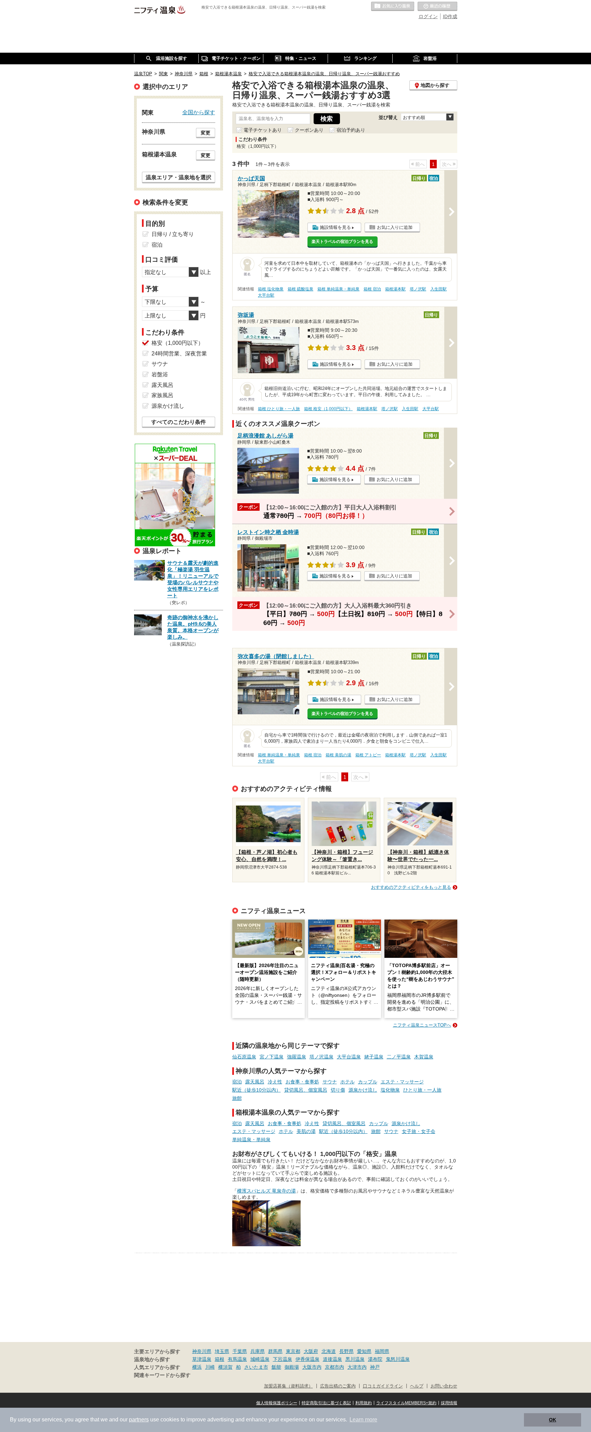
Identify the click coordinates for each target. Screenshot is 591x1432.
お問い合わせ (444, 1386)
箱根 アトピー (368, 755)
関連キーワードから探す (162, 1375)
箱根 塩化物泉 (271, 289)
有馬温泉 (237, 1359)
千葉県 (240, 1351)
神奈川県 (201, 1351)
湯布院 (375, 1359)
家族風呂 (162, 395)
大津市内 (357, 1367)
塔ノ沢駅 (418, 289)
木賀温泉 (423, 1056)
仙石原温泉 (244, 1056)
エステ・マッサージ (402, 1081)
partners (139, 1419)
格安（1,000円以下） (177, 343)
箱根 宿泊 (372, 289)
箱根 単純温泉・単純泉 (338, 289)
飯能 (276, 1367)
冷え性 (275, 1081)
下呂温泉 (282, 1359)
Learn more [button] (363, 1419)
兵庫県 (257, 1351)
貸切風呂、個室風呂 (305, 1090)
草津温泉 (201, 1359)
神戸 (375, 1367)
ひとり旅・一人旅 (422, 1090)
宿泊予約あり (351, 130)
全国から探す (198, 112)
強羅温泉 (296, 1056)
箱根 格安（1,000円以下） (328, 408)
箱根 (219, 1359)
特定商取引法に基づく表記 (326, 1403)
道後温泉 (332, 1359)
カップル (367, 1081)
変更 (205, 132)
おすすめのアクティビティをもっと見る (411, 887)
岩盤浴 (160, 374)
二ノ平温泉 (399, 1056)
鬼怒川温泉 (398, 1359)
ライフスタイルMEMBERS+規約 (406, 1403)
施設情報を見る (335, 227)
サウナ (330, 1081)
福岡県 (382, 1351)
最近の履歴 (437, 6)
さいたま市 (256, 1367)
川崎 (210, 1367)
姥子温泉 (373, 1056)
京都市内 (334, 1367)
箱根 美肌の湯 (338, 755)
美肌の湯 (306, 1131)
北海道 (328, 1351)
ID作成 (450, 16)
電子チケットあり (263, 130)
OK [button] (552, 1419)
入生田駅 (438, 289)
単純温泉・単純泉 (251, 1139)
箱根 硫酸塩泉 (300, 289)
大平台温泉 (349, 1056)
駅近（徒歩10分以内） (256, 1090)
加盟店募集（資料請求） (288, 1386)
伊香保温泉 (307, 1359)
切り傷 (338, 1090)
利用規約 (363, 1403)
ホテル (347, 1081)
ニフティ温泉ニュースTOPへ (422, 1025)
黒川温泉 (355, 1359)
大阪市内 (311, 1367)
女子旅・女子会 (418, 1131)
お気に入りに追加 (394, 227)
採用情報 (449, 1403)
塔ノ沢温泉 (321, 1056)
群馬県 (275, 1351)
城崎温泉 (260, 1359)
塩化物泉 (390, 1090)
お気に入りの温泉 (392, 6)
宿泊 (237, 1081)
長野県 (346, 1351)
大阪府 (311, 1351)
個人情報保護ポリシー (276, 1403)
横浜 (197, 1367)
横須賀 (225, 1367)
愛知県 (364, 1351)
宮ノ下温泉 (272, 1056)
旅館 (237, 1098)
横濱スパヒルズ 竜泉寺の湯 (266, 1191)
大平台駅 (266, 295)
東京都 (293, 1351)
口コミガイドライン (383, 1386)
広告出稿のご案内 (338, 1386)
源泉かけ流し (363, 1090)
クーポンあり (309, 130)
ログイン (428, 16)
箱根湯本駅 (395, 289)
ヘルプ (416, 1386)
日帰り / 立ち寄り (173, 234)
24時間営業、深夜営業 (179, 353)
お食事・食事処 (302, 1081)
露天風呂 (254, 1081)
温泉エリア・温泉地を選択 (178, 177)
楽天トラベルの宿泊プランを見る (342, 241)
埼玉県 (222, 1351)
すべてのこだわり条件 (178, 422)
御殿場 (292, 1367)
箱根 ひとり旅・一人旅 (279, 408)
